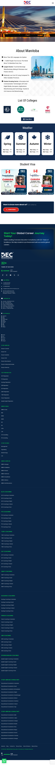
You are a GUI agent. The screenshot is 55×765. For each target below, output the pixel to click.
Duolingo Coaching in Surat (7, 602)
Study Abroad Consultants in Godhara (9, 701)
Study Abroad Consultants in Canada (9, 735)
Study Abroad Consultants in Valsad (9, 704)
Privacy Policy (19, 746)
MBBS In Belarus (4, 480)
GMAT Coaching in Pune (6, 586)
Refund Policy (35, 746)
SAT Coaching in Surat (6, 557)
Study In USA (4, 358)
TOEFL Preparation (5, 394)
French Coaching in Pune (6, 631)
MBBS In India (4, 409)
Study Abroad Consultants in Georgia (9, 738)
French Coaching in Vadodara (8, 619)
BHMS (2, 416)
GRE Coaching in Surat (6, 642)
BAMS (2, 419)
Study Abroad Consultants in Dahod (9, 698)
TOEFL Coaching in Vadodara (7, 535)
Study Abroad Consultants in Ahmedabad (10, 689)
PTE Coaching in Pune (6, 527)
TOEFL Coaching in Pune (6, 546)
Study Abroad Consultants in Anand (9, 732)
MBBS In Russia (4, 470)
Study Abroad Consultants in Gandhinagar (10, 695)
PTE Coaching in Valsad (6, 524)
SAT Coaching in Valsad (6, 563)
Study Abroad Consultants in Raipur (9, 729)
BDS (2, 412)
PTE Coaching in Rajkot (6, 521)
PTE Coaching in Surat (6, 518)
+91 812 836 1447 (6, 284)
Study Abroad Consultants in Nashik (9, 723)
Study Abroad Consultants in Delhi (8, 715)
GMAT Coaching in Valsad (7, 583)
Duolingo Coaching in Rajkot (7, 605)
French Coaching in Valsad (7, 628)
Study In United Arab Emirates (7, 364)
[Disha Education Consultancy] (27, 3)
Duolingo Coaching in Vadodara (8, 599)
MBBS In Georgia (5, 464)
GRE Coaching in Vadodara (7, 639)
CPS (2, 431)
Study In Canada (5, 348)
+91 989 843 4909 (6, 282)
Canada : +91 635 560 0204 (8, 301)
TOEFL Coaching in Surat (6, 538)
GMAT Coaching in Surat (6, 577)
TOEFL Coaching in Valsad (7, 543)
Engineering (3, 449)
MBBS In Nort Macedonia (6, 483)
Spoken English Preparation (7, 401)
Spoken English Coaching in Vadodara (9, 659)
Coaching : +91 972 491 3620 (8, 306)
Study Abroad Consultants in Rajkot (9, 692)
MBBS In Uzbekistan (5, 467)
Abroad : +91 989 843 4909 (8, 308)
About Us (3, 746)
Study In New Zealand (6, 361)
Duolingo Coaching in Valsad (7, 608)
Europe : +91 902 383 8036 (8, 304)
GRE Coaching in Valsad (6, 647)
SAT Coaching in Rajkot (6, 560)
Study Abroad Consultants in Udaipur (9, 720)
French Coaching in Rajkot (7, 625)
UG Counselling (4, 434)
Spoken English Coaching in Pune (8, 670)
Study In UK (3, 351)
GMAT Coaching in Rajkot (6, 580)
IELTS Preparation (5, 376)
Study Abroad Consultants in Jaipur (9, 717)
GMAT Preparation (5, 391)
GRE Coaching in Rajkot (6, 645)
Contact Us (12, 746)
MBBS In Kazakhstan (5, 477)
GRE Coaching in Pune (6, 650)
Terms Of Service (26, 746)
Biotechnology (4, 452)
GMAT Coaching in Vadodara (7, 575)
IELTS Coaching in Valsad (7, 504)
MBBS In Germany (5, 473)
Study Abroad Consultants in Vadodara (10, 683)
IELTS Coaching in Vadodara (7, 495)
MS (2, 425)
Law (2, 455)
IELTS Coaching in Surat (6, 498)
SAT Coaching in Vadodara (7, 555)
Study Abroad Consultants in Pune (8, 726)
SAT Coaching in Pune (6, 566)
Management (4, 446)
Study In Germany (5, 367)
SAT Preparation (4, 388)
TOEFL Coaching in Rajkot (6, 541)
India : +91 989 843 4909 (7, 307)
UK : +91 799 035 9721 (7, 302)
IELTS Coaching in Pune (6, 507)
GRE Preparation (4, 385)
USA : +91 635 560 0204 (7, 303)
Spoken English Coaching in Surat (8, 661)
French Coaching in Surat (7, 622)
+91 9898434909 (6, 286)
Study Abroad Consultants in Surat (9, 686)
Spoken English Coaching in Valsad (9, 667)
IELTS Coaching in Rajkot (6, 501)
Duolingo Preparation (5, 382)
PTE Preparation (4, 379)
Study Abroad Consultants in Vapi (8, 706)
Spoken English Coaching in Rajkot (9, 664)
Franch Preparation (5, 398)
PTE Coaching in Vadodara (7, 515)
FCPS (2, 428)
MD (2, 422)
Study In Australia (5, 355)
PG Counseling (4, 438)
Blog (7, 746)
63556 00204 (12, 209)
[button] (27, 119)
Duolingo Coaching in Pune (7, 611)
